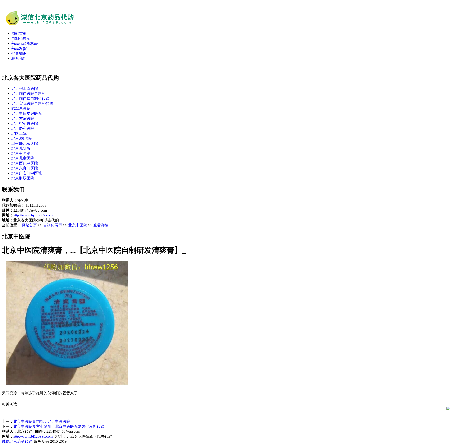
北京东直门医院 (24, 168)
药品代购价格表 (24, 43)
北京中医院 (20, 153)
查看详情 (101, 225)
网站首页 (19, 34)
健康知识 (19, 53)
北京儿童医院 (22, 158)
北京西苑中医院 (24, 163)
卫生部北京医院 (24, 143)
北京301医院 (21, 138)
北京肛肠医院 (22, 178)
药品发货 (19, 48)
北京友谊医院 (22, 118)
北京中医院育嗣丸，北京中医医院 (41, 421)
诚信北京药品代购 (17, 441)
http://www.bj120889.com (33, 215)
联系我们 (19, 58)
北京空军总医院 (24, 123)
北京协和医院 (22, 128)
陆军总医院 (20, 108)
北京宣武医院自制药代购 (32, 103)
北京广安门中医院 (26, 173)
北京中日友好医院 (26, 113)
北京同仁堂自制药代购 (30, 99)
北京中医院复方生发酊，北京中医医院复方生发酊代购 (58, 426)
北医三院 (19, 133)
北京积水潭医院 (24, 89)
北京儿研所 (20, 148)
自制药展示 (20, 39)
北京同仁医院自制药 (28, 94)
